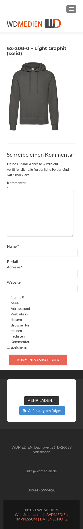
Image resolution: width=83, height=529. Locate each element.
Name (13, 246)
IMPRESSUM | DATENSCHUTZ (42, 519)
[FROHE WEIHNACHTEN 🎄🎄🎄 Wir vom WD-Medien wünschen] (17, 389)
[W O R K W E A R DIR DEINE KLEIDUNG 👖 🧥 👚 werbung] (54, 389)
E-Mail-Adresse (14, 264)
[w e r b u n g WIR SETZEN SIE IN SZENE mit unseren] (29, 389)
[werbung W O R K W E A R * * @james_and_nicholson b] (41, 389)
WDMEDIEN (57, 514)
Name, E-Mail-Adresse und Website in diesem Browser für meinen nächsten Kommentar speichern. (20, 322)
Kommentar (16, 185)
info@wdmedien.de (41, 471)
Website (14, 282)
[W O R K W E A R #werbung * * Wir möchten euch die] (66, 389)
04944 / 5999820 (41, 490)
